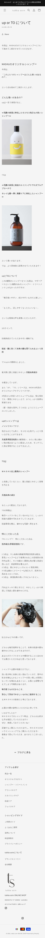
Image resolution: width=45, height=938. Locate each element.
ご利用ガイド (10, 822)
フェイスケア (10, 806)
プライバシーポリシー (13, 844)
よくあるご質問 (11, 827)
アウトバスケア (11, 790)
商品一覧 (8, 774)
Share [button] (7, 34)
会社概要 (8, 864)
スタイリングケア (12, 795)
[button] (4, 10)
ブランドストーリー (13, 859)
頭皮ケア (8, 801)
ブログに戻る (24, 752)
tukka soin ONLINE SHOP (18, 933)
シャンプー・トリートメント (16, 785)
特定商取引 (9, 838)
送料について (10, 833)
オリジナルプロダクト (13, 779)
